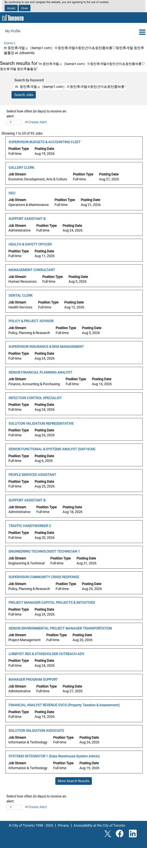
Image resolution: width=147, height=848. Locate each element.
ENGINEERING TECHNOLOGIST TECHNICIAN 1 (44, 551)
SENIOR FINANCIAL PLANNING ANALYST (40, 372)
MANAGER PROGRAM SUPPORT (33, 679)
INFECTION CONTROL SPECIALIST (35, 398)
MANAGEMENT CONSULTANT (32, 270)
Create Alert (37, 122)
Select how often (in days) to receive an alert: (36, 113)
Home (8, 43)
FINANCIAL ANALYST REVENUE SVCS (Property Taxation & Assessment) (64, 705)
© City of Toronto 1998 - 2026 (31, 825)
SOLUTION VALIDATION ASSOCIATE (36, 731)
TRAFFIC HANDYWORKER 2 (30, 526)
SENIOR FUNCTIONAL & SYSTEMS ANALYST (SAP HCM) (52, 449)
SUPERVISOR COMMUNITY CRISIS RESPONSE (44, 577)
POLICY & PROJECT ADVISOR (31, 321)
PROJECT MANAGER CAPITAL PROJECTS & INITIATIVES (52, 602)
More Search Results (73, 781)
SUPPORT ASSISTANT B (27, 219)
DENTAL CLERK (21, 295)
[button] (122, 32)
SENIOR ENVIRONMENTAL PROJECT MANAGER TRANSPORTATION (60, 628)
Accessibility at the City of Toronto (99, 825)
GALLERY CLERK (21, 167)
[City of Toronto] (13, 17)
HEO (12, 193)
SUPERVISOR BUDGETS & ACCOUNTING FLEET (45, 142)
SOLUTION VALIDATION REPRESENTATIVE (41, 423)
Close (24, 8)
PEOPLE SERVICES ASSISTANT (32, 475)
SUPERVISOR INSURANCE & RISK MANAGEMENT (46, 347)
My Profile (12, 31)
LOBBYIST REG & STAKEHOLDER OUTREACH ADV (46, 654)
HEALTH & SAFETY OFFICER (30, 244)
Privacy (63, 825)
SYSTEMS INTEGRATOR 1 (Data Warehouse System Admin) (54, 756)
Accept (11, 8)
